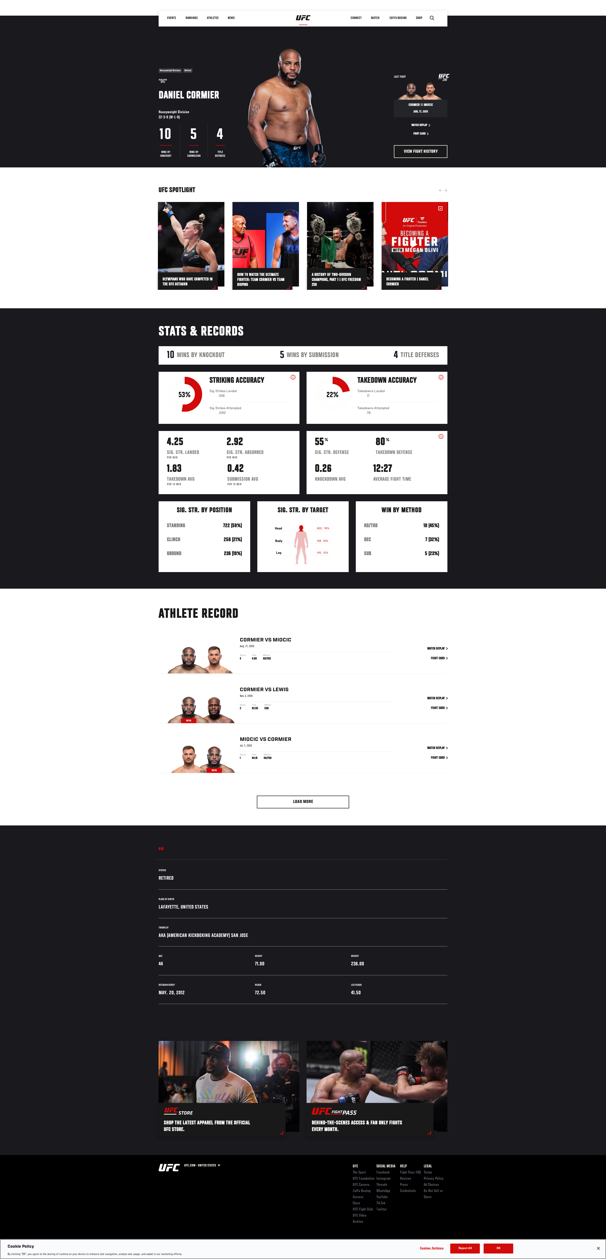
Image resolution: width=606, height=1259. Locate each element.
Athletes (212, 18)
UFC (355, 1166)
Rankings (192, 18)
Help (403, 1166)
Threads (381, 1185)
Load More (303, 801)
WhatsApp (383, 1191)
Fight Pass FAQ (410, 1172)
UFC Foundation (363, 1179)
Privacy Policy (434, 1179)
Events (171, 18)
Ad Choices (431, 1185)
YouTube (382, 1197)
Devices (405, 1179)
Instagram (383, 1179)
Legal (428, 1166)
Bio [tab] (161, 849)
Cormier (252, 640)
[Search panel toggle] (432, 18)
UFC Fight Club (363, 1209)
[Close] (598, 1248)
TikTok (381, 1203)
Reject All (465, 1248)
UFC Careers (361, 1185)
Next (445, 190)
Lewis (281, 690)
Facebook (383, 1172)
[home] (303, 18)
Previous (440, 190)
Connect (356, 18)
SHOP (419, 18)
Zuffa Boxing (398, 18)
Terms (428, 1172)
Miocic (282, 640)
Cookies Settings (432, 1248)
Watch (375, 18)
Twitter (381, 1209)
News (231, 18)
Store (356, 1203)
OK (498, 1248)
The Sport (359, 1172)
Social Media (385, 1166)
